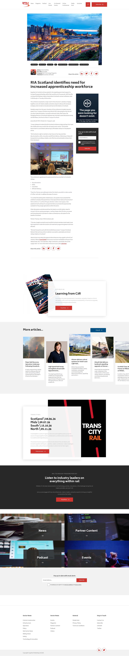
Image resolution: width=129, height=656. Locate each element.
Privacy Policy (77, 623)
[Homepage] (26, 4)
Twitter (99, 628)
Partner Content (55, 626)
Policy (24, 628)
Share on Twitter (86, 73)
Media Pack (72, 4)
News (32, 3)
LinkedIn (99, 626)
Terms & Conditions (78, 626)
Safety (25, 637)
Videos (52, 631)
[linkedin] (99, 650)
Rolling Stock (27, 634)
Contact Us (100, 620)
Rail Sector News (28, 631)
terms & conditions (85, 143)
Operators (26, 626)
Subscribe (98, 4)
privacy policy (78, 585)
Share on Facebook (91, 73)
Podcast (44, 3)
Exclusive (79, 3)
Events (52, 620)
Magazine (38, 3)
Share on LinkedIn (82, 73)
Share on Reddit (96, 73)
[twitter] (104, 650)
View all (98, 330)
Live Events (50, 4)
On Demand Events (57, 4)
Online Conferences (65, 4)
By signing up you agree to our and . (88, 143)
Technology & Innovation (30, 639)
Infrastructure (27, 623)
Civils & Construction (29, 620)
